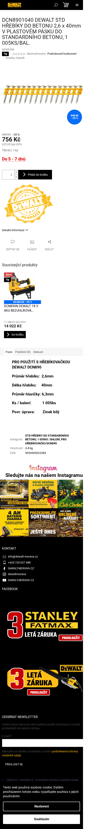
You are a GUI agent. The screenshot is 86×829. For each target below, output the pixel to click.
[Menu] (77, 5)
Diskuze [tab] (38, 352)
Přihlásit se (14, 764)
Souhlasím (41, 819)
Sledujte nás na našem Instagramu (44, 475)
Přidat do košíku (38, 174)
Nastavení (41, 806)
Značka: (15, 57)
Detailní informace (13, 230)
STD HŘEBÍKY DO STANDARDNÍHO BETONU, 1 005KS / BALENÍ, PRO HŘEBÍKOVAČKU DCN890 (47, 439)
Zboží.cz (12, 779)
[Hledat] (56, 5)
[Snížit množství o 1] (16, 177)
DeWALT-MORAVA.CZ (21, 568)
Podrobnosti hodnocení (61, 53)
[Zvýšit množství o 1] (16, 172)
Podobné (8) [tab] (23, 352)
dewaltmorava (17, 574)
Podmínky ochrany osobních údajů (56, 779)
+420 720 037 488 (19, 562)
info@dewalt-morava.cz (23, 556)
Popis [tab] (8, 352)
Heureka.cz (26, 779)
